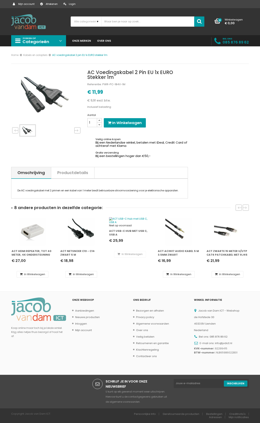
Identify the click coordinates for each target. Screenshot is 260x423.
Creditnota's (237, 414)
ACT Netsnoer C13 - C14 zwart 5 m (77, 253)
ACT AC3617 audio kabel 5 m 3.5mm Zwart (178, 253)
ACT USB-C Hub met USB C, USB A (128, 233)
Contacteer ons (146, 356)
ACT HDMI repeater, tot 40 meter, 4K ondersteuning (31, 253)
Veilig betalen (145, 337)
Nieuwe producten (87, 317)
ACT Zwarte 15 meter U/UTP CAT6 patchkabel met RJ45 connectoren (227, 253)
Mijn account (26, 4)
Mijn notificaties (239, 417)
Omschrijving (31, 173)
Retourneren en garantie (152, 343)
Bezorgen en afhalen (150, 311)
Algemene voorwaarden (152, 324)
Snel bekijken (34, 244)
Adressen (215, 417)
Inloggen (81, 324)
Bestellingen (214, 414)
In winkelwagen (126, 122)
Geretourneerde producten (181, 414)
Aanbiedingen (84, 311)
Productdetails (72, 173)
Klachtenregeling (147, 350)
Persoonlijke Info (145, 414)
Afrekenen (52, 4)
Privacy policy (145, 317)
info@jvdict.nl (223, 343)
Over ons (142, 330)
